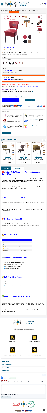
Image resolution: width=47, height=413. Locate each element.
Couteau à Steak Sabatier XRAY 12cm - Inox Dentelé (9, 394)
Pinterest (44, 106)
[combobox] (23, 59)
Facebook (38, 106)
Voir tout (44, 374)
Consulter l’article (6, 396)
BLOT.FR (13, 408)
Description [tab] (6, 168)
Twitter (41, 106)
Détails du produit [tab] (17, 168)
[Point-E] (23, 404)
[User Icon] (42, 4)
